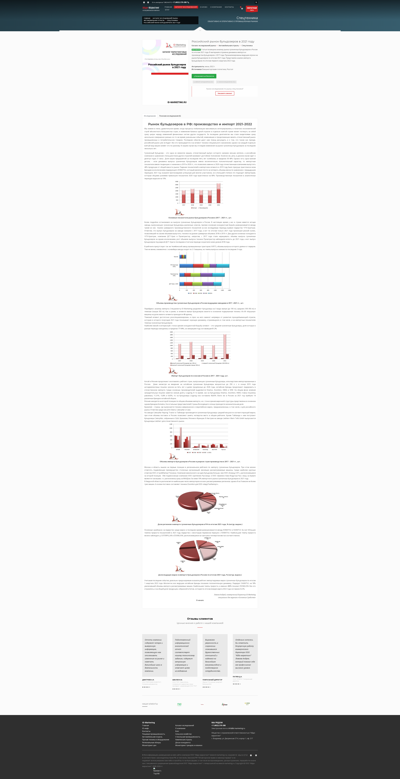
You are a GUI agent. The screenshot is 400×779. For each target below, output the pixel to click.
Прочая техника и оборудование (155, 739)
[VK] (148, 2)
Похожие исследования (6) (170, 116)
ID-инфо (203, 7)
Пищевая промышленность (153, 734)
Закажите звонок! (225, 93)
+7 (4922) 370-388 (179, 2)
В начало (200, 600)
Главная (168, 7)
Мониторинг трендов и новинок (188, 745)
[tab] (150, 116)
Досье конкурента (182, 742)
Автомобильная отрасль (152, 737)
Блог (167, 10)
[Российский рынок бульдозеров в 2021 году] (165, 72)
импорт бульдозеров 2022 (204, 82)
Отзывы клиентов (200, 618)
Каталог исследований (186, 7)
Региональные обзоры (151, 742)
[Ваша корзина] (242, 8)
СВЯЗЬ (252, 9)
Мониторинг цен (149, 745)
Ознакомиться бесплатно (204, 76)
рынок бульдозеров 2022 (227, 82)
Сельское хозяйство (183, 734)
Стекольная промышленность (187, 737)
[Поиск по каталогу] (256, 2)
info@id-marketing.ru (236, 728)
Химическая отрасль (183, 739)
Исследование (150, 116)
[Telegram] (144, 2)
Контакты (229, 7)
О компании (216, 7)
